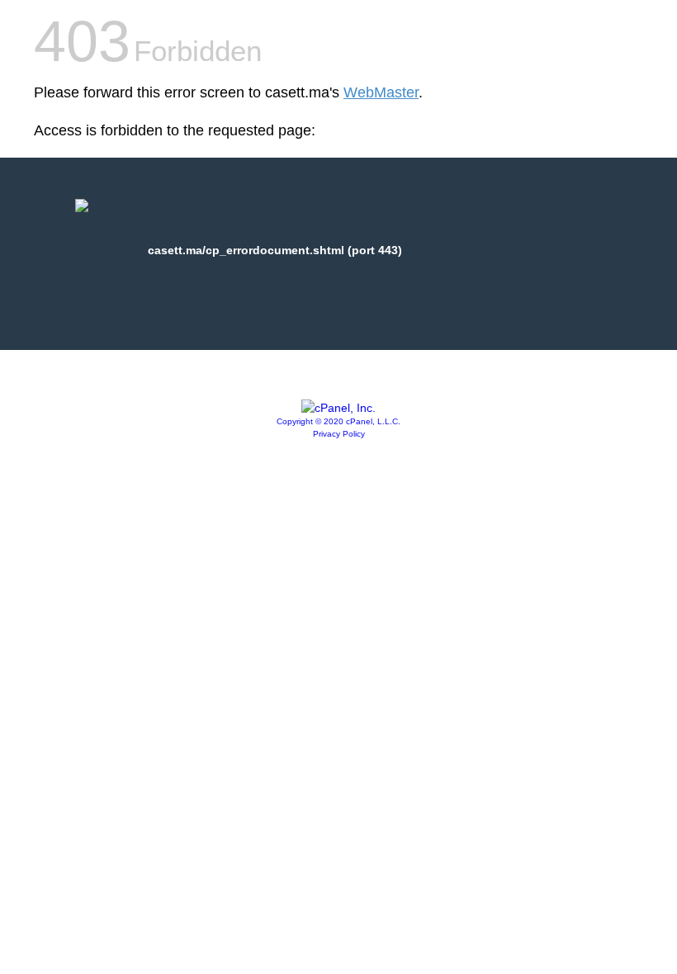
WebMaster (381, 92)
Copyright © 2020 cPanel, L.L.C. (338, 421)
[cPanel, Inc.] (338, 407)
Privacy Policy (339, 433)
